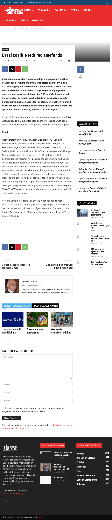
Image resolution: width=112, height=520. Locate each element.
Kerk (23, 20)
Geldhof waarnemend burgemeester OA (61, 466)
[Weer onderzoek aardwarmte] (37, 319)
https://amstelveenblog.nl (32, 285)
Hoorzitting (59, 477)
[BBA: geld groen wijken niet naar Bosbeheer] (82, 252)
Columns (60, 10)
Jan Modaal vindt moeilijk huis (11, 331)
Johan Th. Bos (12, 61)
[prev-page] (4, 338)
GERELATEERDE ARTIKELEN (17, 305)
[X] (12, 69)
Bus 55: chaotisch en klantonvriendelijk (63, 453)
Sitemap (40, 517)
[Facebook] (5, 69)
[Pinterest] (18, 69)
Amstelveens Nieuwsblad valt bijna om (100, 225)
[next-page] (8, 338)
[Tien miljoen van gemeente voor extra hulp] (82, 239)
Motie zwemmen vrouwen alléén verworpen (59, 266)
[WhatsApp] (25, 69)
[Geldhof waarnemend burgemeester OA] (45, 467)
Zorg (74, 10)
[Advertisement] (37, 226)
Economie (43, 10)
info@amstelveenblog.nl (14, 493)
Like (81, 67)
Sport (86, 10)
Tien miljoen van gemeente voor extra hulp (100, 238)
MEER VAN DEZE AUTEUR (46, 305)
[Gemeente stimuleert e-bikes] (62, 319)
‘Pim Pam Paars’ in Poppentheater (99, 263)
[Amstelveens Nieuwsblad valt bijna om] (82, 226)
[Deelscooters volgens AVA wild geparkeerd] (82, 213)
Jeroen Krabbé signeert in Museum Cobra (16, 266)
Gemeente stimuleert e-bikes (61, 331)
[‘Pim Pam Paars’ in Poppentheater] (82, 265)
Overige (36, 20)
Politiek (26, 10)
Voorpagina (11, 10)
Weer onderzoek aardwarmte (35, 331)
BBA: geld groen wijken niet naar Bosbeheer (98, 251)
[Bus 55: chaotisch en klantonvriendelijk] (45, 455)
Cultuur (9, 20)
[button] (107, 2)
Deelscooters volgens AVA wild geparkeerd (98, 212)
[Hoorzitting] (45, 480)
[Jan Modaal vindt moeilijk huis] (12, 319)
